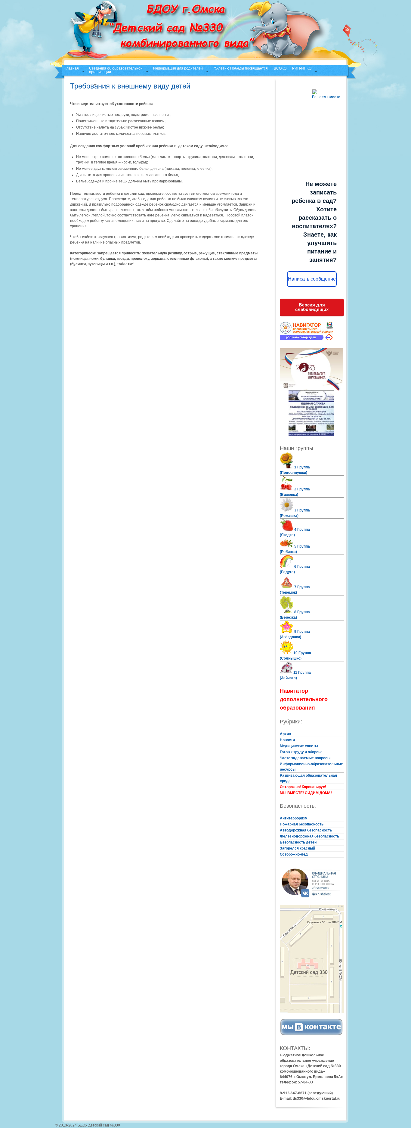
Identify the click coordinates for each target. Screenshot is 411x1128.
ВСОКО (280, 68)
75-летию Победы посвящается (240, 68)
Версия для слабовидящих (312, 307)
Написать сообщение (312, 278)
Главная (72, 68)
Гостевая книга (77, 81)
